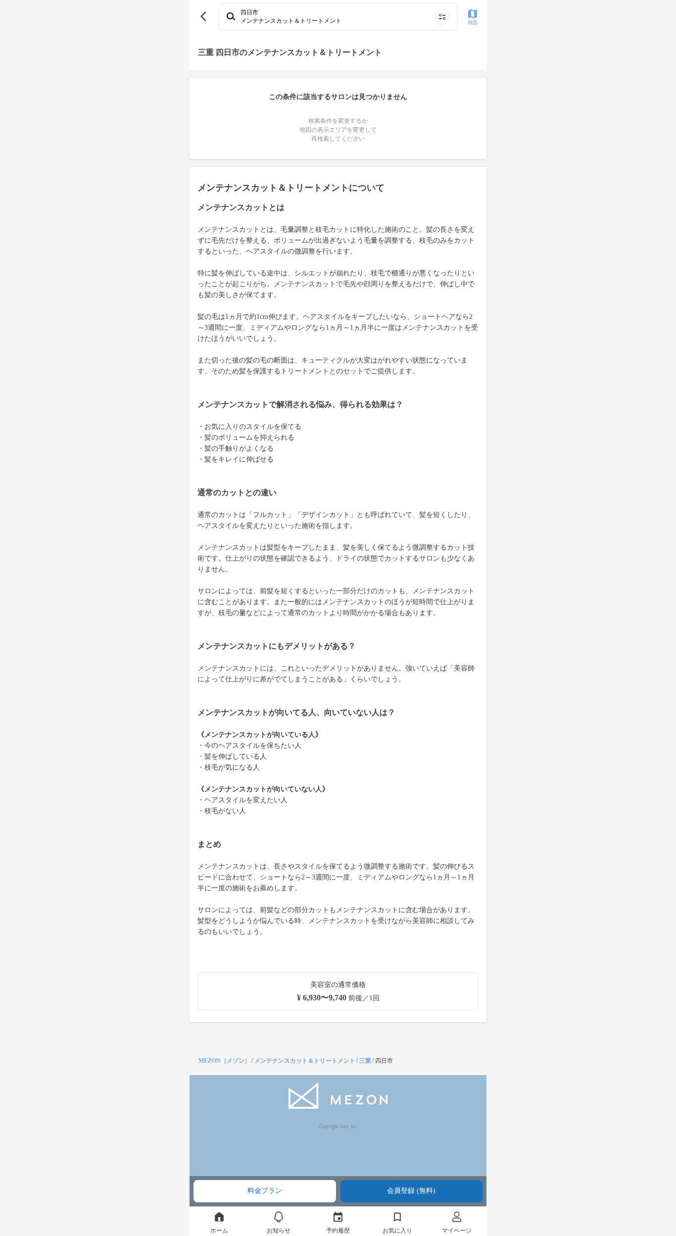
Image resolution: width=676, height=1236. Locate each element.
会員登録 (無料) (411, 1190)
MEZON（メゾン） (224, 1060)
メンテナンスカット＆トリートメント (304, 1060)
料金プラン (264, 1190)
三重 (365, 1060)
